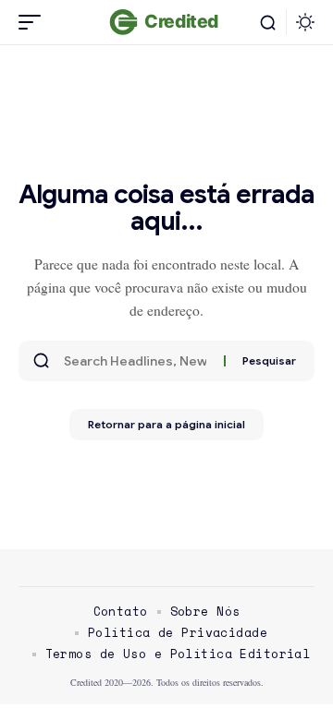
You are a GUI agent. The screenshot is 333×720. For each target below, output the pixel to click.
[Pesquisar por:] (137, 361)
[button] (34, 22)
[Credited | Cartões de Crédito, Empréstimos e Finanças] (166, 22)
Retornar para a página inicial (166, 424)
